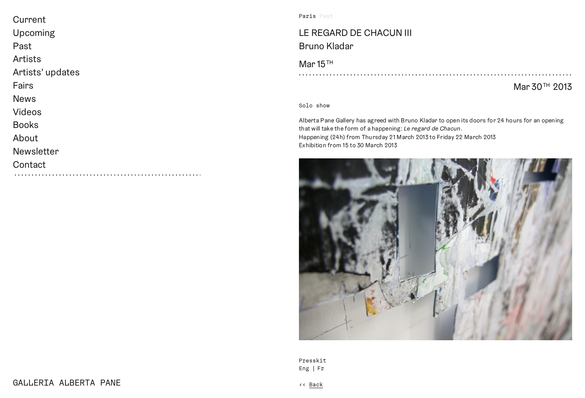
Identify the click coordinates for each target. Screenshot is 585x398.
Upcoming (34, 33)
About (25, 138)
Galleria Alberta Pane (67, 383)
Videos (27, 112)
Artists (27, 59)
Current (29, 19)
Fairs (23, 85)
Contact (29, 164)
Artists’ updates (46, 72)
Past (22, 46)
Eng (304, 368)
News (24, 98)
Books (26, 125)
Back (316, 385)
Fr (320, 368)
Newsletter (36, 151)
